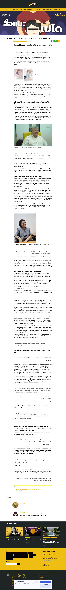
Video (47, 9)
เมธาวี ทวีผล (22, 503)
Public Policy (8, 9)
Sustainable (24, 577)
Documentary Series (46, 578)
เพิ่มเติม (16, 584)
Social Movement (54, 537)
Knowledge (41, 576)
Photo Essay (51, 573)
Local (49, 537)
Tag (7, 551)
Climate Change (24, 575)
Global (7, 537)
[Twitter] (46, 565)
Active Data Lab (10, 553)
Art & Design (16, 41)
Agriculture (24, 576)
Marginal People (14, 579)
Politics (8, 572)
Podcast (55, 9)
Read (40, 9)
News (37, 9)
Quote (35, 575)
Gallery (51, 572)
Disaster (24, 573)
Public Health (27, 537)
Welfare (13, 575)
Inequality (30, 553)
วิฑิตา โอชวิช (22, 512)
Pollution (24, 572)
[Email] (57, 41)
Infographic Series (41, 578)
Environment (29, 9)
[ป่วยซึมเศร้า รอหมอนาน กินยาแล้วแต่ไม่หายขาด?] (33, 531)
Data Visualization (41, 572)
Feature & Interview (22, 41)
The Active (16, 92)
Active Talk (56, 573)
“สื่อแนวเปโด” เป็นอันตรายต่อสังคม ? (22, 490)
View (51, 9)
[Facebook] (44, 565)
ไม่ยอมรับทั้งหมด (45, 584)
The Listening (25, 557)
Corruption (8, 575)
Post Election (25, 555)
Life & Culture (23, 9)
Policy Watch (17, 555)
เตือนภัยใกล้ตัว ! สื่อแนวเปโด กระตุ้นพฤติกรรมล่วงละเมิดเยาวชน (27, 489)
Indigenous (24, 553)
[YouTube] (48, 565)
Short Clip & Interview (46, 572)
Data (44, 9)
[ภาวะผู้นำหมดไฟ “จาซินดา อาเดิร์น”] (14, 531)
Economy (8, 574)
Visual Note (41, 575)
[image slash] (34, 9)
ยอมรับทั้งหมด (45, 582)
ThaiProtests (17, 557)
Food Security (14, 576)
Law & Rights (8, 573)
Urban (44, 539)
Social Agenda (15, 9)
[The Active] (32, 4)
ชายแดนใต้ (31, 557)
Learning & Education (13, 578)
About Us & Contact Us (49, 551)
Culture (19, 576)
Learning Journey (46, 575)
